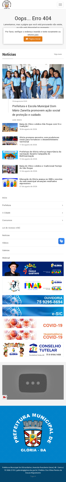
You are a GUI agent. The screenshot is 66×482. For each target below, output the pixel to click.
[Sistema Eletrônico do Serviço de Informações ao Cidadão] (33, 311)
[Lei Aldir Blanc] (33, 285)
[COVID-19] (33, 323)
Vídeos (5, 243)
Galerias (6, 250)
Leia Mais (17, 120)
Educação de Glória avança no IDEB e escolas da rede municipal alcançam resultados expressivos (40, 181)
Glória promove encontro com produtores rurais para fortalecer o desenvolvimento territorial (39, 139)
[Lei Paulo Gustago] (33, 269)
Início (4, 197)
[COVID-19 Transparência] (33, 335)
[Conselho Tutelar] (33, 349)
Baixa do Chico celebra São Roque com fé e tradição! (40, 125)
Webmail (6, 258)
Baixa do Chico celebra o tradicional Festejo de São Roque (40, 167)
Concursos (7, 220)
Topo (32, 476)
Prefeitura (6, 205)
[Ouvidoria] (33, 300)
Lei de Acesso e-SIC (11, 227)
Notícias (6, 235)
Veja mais (58, 54)
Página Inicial (34, 39)
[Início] (2, 4)
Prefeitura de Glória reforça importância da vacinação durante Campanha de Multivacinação (40, 153)
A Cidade (6, 212)
